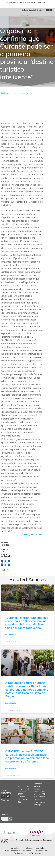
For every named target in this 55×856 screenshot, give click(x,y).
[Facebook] (8, 796)
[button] (27, 24)
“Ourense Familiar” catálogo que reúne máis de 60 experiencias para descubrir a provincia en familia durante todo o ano (26, 623)
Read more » (10, 635)
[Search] (10, 819)
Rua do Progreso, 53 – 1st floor (23, 789)
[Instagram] (47, 10)
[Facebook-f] (50, 10)
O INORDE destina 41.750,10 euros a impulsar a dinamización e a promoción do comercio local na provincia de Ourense (27, 756)
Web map (5, 800)
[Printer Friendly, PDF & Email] (31, 534)
